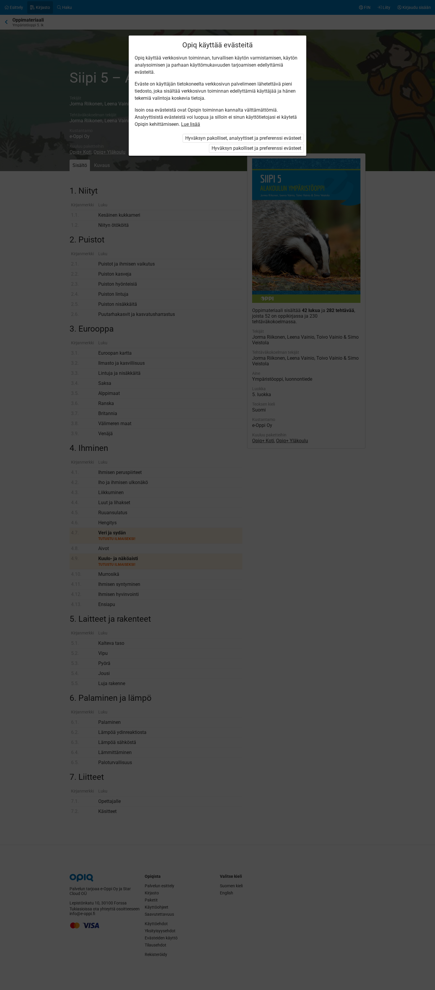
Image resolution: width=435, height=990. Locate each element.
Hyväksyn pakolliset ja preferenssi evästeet (256, 148)
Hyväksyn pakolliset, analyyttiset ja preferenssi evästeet (243, 138)
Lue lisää (190, 124)
